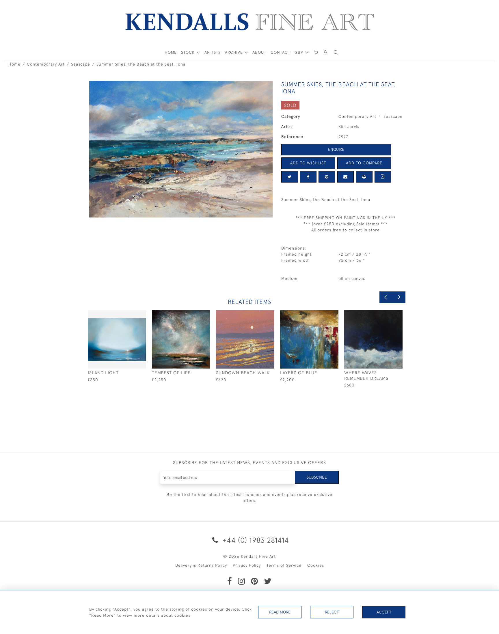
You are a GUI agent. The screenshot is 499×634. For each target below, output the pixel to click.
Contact (280, 52)
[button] (336, 52)
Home (14, 64)
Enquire (336, 149)
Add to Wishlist (308, 163)
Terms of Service (284, 565)
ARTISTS (212, 52)
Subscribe (317, 477)
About (259, 52)
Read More (280, 612)
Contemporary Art (46, 64)
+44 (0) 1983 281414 (254, 540)
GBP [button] (300, 52)
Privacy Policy (247, 565)
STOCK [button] (188, 52)
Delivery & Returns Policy (201, 565)
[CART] (316, 52)
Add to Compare (364, 163)
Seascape (80, 64)
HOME (171, 52)
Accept (384, 612)
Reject (332, 612)
